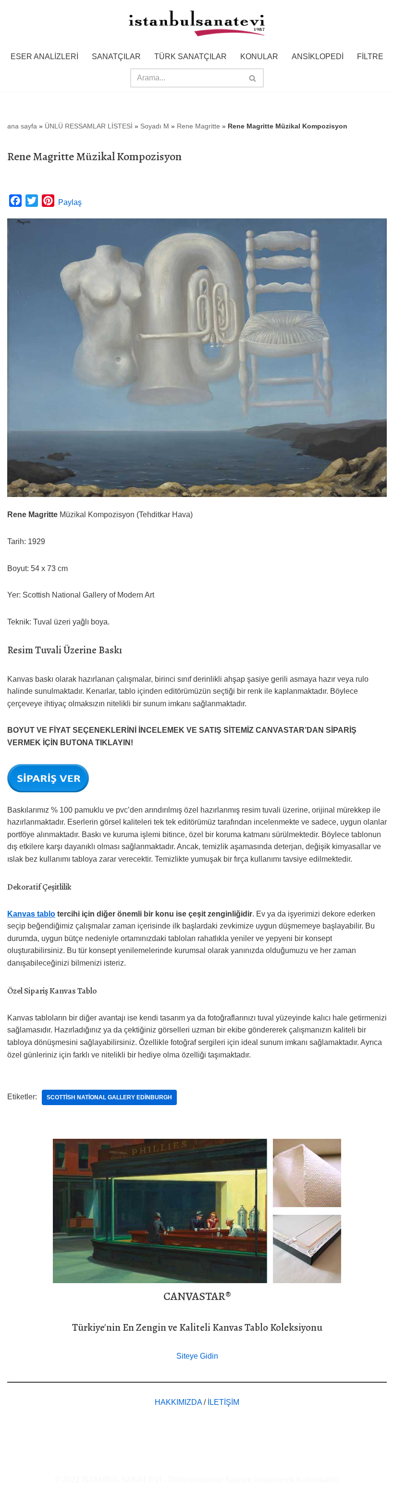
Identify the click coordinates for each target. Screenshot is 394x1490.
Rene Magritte (198, 126)
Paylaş (70, 202)
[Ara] (253, 78)
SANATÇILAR (116, 56)
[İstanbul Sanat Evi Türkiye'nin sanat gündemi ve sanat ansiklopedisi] (197, 24)
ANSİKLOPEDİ (318, 56)
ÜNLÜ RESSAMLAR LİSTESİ (89, 126)
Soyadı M (154, 126)
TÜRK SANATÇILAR (190, 56)
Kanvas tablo (31, 914)
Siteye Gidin (197, 1356)
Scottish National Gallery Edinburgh (109, 1097)
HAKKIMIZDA (178, 1402)
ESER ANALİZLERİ (44, 56)
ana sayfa (22, 126)
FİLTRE (370, 56)
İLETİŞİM (223, 1402)
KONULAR (259, 56)
